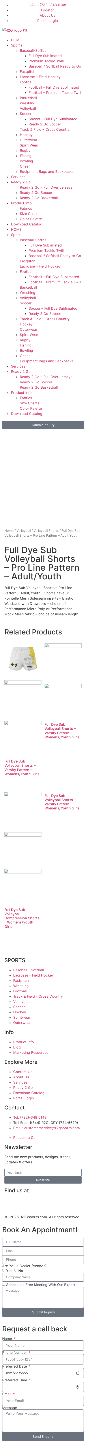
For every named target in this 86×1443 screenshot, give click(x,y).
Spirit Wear (29, 145)
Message (9, 1407)
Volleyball (28, 108)
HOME (16, 40)
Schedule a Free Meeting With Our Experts (41, 1284)
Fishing (26, 156)
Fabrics (26, 208)
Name (7, 1338)
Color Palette (31, 219)
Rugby (25, 150)
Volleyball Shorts (46, 531)
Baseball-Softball (34, 50)
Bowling (26, 161)
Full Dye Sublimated (45, 56)
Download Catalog (26, 224)
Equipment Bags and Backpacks (46, 171)
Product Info (21, 203)
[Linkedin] (22, 1203)
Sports (16, 45)
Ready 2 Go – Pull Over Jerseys (46, 187)
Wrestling (27, 103)
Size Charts (29, 213)
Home (9, 531)
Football (26, 82)
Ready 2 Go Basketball (39, 198)
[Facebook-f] (9, 1203)
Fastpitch (27, 71)
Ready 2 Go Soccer (45, 124)
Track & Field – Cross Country (45, 129)
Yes (9, 1270)
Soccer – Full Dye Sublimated (53, 119)
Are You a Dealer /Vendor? (24, 1266)
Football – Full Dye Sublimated (54, 87)
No (20, 1270)
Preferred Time (15, 1380)
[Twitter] (46, 1203)
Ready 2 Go (21, 182)
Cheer (25, 166)
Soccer (26, 113)
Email (7, 1394)
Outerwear (28, 140)
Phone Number (15, 1352)
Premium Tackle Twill (46, 61)
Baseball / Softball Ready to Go (55, 66)
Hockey (26, 134)
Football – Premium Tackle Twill (55, 92)
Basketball (28, 98)
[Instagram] (34, 1203)
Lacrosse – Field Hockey (40, 77)
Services (18, 177)
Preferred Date (15, 1366)
